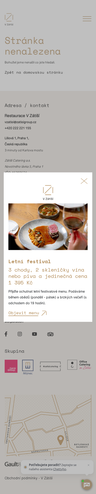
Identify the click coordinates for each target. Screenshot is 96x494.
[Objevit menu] (48, 229)
